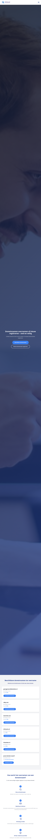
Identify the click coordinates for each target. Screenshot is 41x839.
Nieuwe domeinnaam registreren (20, 346)
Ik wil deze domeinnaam (9, 695)
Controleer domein (8, 762)
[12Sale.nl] (6, 2)
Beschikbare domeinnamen (20, 342)
